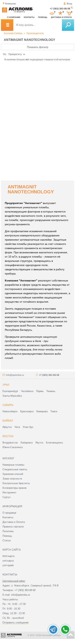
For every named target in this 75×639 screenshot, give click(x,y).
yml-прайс (8, 565)
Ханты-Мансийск (12, 395)
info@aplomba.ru (15, 375)
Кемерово (42, 411)
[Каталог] (7, 25)
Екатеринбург (10, 391)
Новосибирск (10, 411)
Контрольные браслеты (16, 483)
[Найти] (68, 25)
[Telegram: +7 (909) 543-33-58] (53, 629)
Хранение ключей (12, 474)
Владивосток (10, 442)
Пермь (40, 391)
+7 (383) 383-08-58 (60, 8)
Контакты (29, 17)
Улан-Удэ (28, 427)
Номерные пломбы (13, 464)
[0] (52, 13)
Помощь (42, 17)
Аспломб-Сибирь (13, 33)
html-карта (8, 556)
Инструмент (9, 492)
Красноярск (27, 411)
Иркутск (7, 427)
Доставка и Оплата (13, 522)
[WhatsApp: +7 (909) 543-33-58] (65, 629)
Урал (5, 384)
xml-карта (8, 560)
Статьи (6, 540)
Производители (35, 33)
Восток (7, 436)
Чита (17, 427)
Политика (7, 531)
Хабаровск (26, 442)
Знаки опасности (12, 478)
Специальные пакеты (14, 469)
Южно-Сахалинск (12, 447)
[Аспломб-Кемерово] (17, 11)
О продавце (9, 512)
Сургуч (6, 497)
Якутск (39, 442)
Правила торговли (13, 526)
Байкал (7, 420)
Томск (53, 411)
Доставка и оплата (61, 17)
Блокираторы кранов (14, 487)
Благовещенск (54, 442)
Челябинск (27, 391)
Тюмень (50, 391)
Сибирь (7, 404)
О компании (13, 17)
